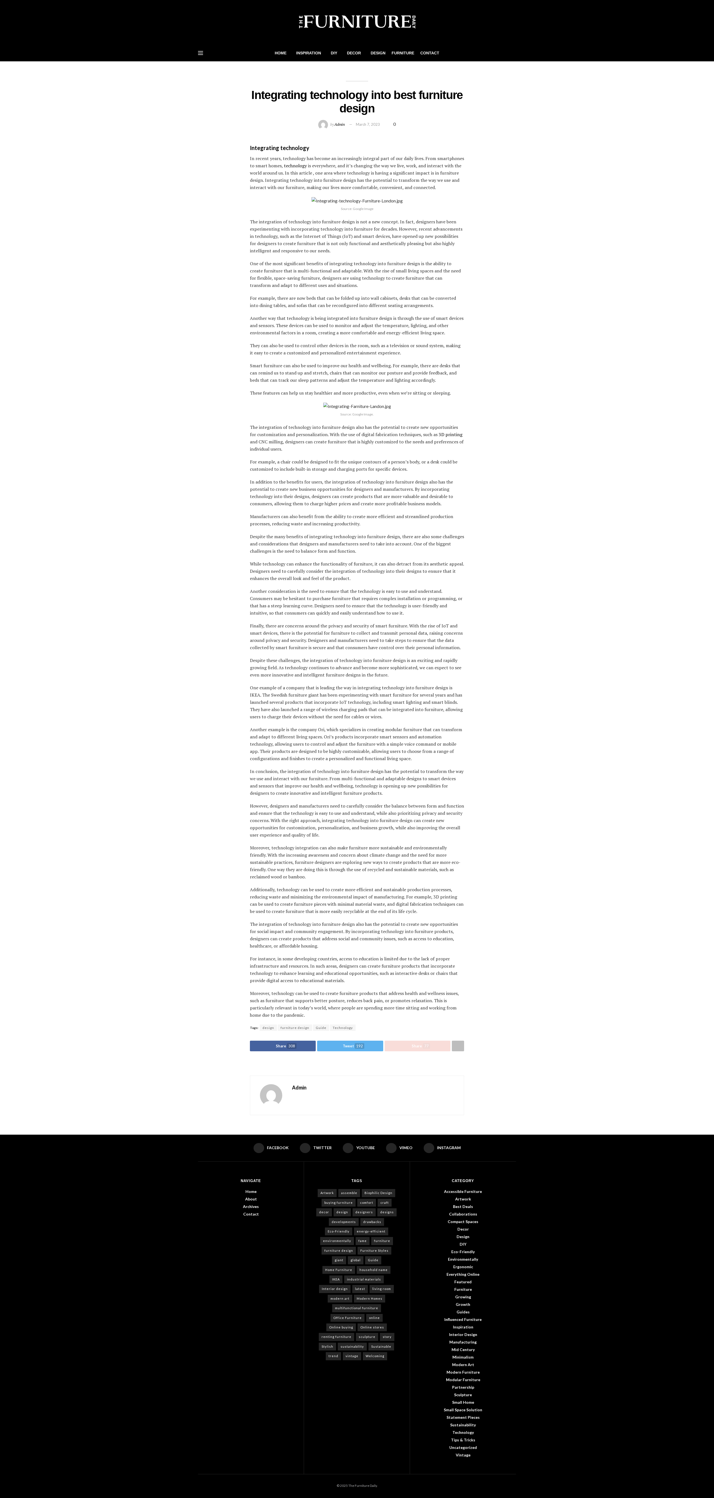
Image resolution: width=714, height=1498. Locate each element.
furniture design (295, 1028)
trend (333, 1356)
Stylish (327, 1346)
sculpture (367, 1336)
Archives (251, 1206)
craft (384, 1202)
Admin (339, 124)
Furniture (403, 53)
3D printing (450, 434)
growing (463, 1296)
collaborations (463, 1214)
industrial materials (364, 1279)
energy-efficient (371, 1231)
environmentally (337, 1241)
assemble (349, 1193)
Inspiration (308, 53)
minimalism (463, 1357)
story (387, 1336)
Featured (463, 1281)
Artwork (327, 1193)
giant (339, 1260)
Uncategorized (463, 1447)
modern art (340, 1298)
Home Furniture (338, 1270)
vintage (352, 1356)
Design (378, 53)
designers (364, 1212)
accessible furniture (463, 1191)
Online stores (372, 1327)
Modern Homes (369, 1298)
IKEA (336, 1279)
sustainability (352, 1346)
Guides (463, 1311)
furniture (382, 1241)
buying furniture (338, 1202)
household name (374, 1270)
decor (324, 1212)
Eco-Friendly (338, 1231)
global (356, 1260)
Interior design (335, 1289)
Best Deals (463, 1206)
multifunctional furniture (356, 1308)
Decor (354, 53)
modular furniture (463, 1379)
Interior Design (463, 1334)
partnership (463, 1387)
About (251, 1199)
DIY (334, 53)
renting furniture (336, 1336)
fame (362, 1241)
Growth (463, 1304)
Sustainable (381, 1346)
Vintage (463, 1455)
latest (360, 1289)
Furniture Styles (374, 1250)
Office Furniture (347, 1318)
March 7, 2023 (368, 124)
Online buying (341, 1327)
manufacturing (463, 1342)
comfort (366, 1202)
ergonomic (463, 1266)
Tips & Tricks (463, 1439)
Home (280, 53)
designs (387, 1212)
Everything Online (463, 1274)
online (374, 1318)
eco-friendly (463, 1251)
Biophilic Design (378, 1193)
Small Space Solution (463, 1409)
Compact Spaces (463, 1221)
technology (295, 166)
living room (381, 1289)
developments (344, 1222)
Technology (343, 1028)
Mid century (463, 1349)
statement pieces (463, 1417)
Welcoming (375, 1356)
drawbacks (372, 1222)
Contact (429, 53)
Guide (321, 1028)
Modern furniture (463, 1372)
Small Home (463, 1402)
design (268, 1028)
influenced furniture (463, 1319)
